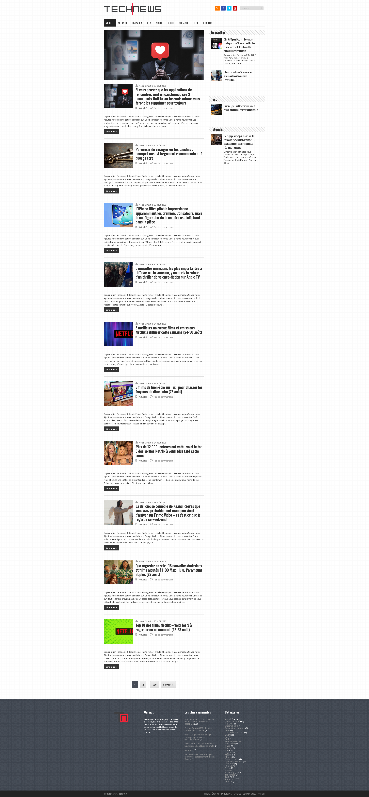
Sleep (227, 768)
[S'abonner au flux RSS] (217, 8)
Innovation (137, 23)
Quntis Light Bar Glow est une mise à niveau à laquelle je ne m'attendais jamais (241, 108)
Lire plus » (111, 131)
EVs (226, 737)
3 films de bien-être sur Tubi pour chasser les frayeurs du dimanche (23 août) (168, 389)
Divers (228, 734)
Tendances (230, 774)
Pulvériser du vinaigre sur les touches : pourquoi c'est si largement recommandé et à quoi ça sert (168, 153)
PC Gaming (230, 765)
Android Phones (232, 721)
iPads (227, 746)
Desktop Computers (234, 732)
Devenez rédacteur (211, 793)
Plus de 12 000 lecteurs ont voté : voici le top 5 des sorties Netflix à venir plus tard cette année (168, 451)
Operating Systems (234, 761)
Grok (227, 739)
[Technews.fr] (132, 14)
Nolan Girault (145, 85)
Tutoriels (207, 23)
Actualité (122, 23)
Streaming (184, 23)
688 (155, 684)
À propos (188, 750)
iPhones (228, 748)
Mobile (159, 23)
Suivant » (168, 684)
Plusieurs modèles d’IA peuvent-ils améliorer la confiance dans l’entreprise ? (238, 76)
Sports (228, 770)
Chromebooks (231, 725)
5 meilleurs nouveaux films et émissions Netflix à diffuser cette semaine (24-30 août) (168, 330)
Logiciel (170, 23)
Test (196, 23)
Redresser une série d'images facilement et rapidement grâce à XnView (199, 756)
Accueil (109, 23)
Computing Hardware (235, 728)
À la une (228, 723)
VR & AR (228, 781)
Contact (261, 793)
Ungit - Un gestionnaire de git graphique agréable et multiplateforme (197, 737)
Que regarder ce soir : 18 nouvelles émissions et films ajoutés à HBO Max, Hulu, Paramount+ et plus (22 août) (169, 570)
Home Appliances (233, 741)
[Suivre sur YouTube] (235, 8)
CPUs (227, 730)
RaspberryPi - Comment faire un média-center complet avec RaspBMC (199, 721)
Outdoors (229, 763)
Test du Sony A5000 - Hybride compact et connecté (198, 729)
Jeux (149, 23)
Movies (228, 757)
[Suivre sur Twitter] (229, 8)
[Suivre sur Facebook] (223, 8)
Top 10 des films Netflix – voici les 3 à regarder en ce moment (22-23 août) (163, 627)
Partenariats (226, 793)
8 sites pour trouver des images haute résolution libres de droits (199, 744)
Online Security (232, 759)
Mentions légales (250, 793)
